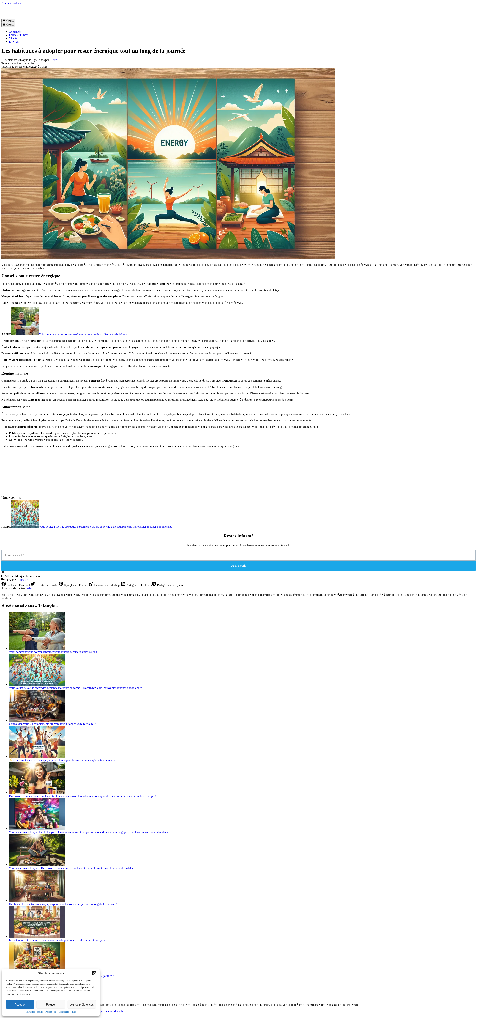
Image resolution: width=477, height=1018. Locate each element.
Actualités (15, 31)
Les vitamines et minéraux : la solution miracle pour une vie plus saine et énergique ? (58, 940)
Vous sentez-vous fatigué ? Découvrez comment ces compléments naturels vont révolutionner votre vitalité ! (72, 868)
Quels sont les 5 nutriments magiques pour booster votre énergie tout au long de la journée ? (63, 904)
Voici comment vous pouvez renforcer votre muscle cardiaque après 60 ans (83, 334)
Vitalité (13, 38)
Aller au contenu (11, 3)
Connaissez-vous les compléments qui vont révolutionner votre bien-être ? (52, 723)
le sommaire (22, 576)
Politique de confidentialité (57, 1012)
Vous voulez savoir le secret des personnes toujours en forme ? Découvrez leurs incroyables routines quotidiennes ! (106, 526)
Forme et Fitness (18, 35)
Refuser (51, 1004)
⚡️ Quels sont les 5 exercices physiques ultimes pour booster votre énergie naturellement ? (62, 760)
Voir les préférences (82, 1004)
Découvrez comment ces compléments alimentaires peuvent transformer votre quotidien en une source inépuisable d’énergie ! (82, 796)
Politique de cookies (35, 1012)
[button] (94, 973)
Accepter (20, 1004)
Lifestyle (14, 41)
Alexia (31, 588)
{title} (73, 1012)
